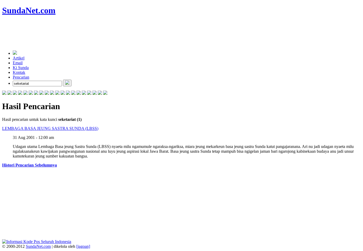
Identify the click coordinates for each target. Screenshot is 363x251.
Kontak (19, 72)
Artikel (18, 58)
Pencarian (21, 77)
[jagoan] (83, 246)
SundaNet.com (38, 246)
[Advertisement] (99, 33)
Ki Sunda (21, 67)
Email (18, 63)
